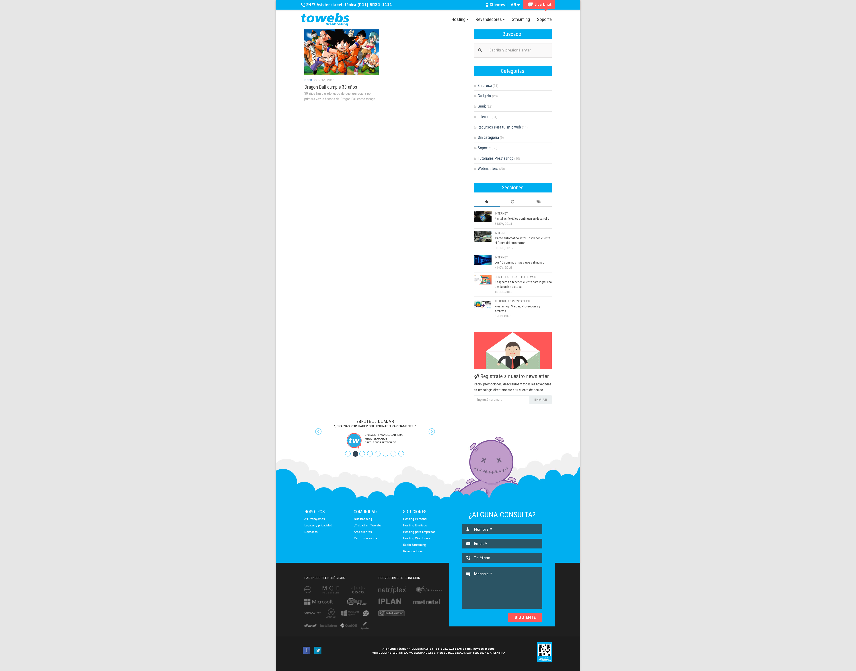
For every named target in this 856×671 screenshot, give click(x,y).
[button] (314, 434)
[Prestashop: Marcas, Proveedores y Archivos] (483, 304)
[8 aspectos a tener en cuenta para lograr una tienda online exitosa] (483, 279)
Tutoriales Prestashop (495, 158)
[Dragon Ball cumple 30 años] (341, 52)
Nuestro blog (363, 519)
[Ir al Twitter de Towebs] (317, 650)
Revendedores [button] (489, 19)
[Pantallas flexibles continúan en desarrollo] (483, 216)
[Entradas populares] (487, 202)
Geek (308, 80)
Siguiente (525, 617)
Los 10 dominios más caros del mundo (519, 262)
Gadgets (484, 95)
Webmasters (488, 168)
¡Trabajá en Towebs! (368, 525)
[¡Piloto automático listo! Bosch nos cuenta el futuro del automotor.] (483, 236)
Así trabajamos (314, 519)
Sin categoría (488, 137)
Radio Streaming (414, 544)
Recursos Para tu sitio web (499, 127)
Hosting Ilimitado (415, 525)
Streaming (521, 19)
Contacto (311, 532)
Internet (484, 116)
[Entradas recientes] (513, 202)
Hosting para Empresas (419, 532)
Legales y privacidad (318, 525)
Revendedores (413, 551)
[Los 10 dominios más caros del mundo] (483, 260)
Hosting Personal (415, 519)
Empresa (485, 85)
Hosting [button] (459, 19)
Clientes (496, 5)
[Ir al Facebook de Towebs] (306, 650)
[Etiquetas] (539, 202)
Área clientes (363, 532)
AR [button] (514, 5)
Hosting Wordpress (416, 538)
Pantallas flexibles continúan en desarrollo (522, 219)
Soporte (544, 19)
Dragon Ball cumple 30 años (330, 87)
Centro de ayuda (365, 538)
